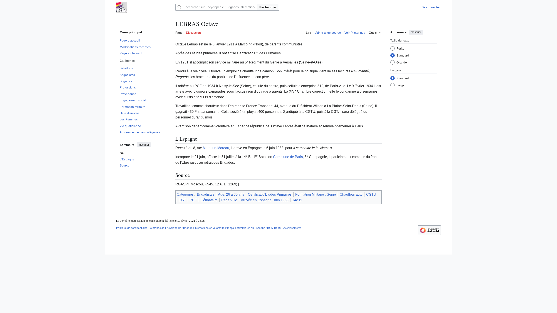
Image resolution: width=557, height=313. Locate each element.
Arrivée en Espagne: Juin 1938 (265, 200)
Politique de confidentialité (132, 228)
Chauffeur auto (351, 194)
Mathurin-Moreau (216, 148)
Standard (402, 55)
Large (400, 85)
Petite (400, 48)
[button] (375, 32)
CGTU (371, 194)
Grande (401, 62)
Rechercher (267, 7)
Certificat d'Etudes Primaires (270, 194)
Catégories (185, 194)
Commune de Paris (288, 157)
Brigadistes (205, 194)
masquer (144, 144)
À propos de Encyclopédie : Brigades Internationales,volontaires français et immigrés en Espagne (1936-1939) (215, 228)
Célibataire (209, 200)
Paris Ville (229, 200)
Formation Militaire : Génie (315, 194)
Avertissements (292, 228)
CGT (182, 200)
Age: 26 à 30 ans (231, 194)
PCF (193, 200)
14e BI (297, 200)
